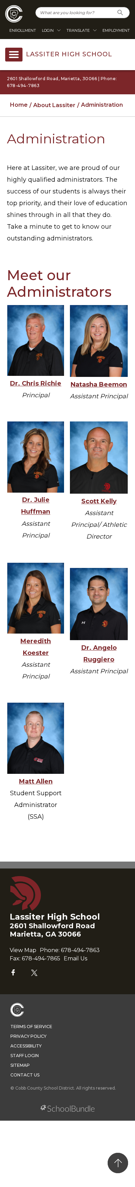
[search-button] (120, 12)
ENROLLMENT (22, 30)
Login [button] (48, 30)
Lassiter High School (69, 54)
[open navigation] (13, 54)
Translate (78, 30)
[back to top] (118, 1163)
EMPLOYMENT (116, 30)
